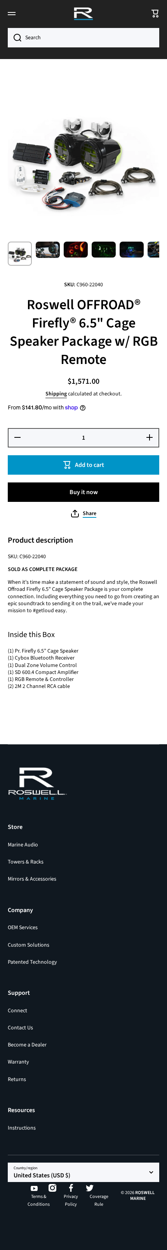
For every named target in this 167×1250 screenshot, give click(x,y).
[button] (83, 513)
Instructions (22, 1128)
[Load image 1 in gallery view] (20, 254)
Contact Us (20, 1028)
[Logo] (83, 14)
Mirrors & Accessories (32, 879)
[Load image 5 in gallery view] (132, 250)
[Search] (14, 37)
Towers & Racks (25, 862)
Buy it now (84, 492)
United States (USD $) (42, 1175)
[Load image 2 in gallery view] (48, 250)
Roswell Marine (142, 1195)
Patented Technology (32, 962)
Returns (17, 1079)
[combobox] (83, 37)
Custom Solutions (28, 945)
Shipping (56, 393)
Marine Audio (23, 845)
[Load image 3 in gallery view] (76, 250)
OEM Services (23, 927)
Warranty (18, 1062)
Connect (17, 1011)
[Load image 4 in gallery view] (104, 250)
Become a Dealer (27, 1045)
